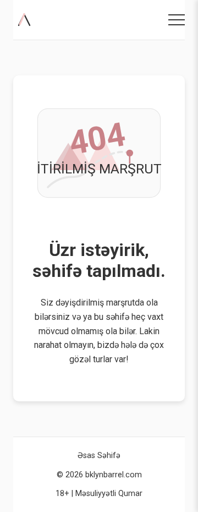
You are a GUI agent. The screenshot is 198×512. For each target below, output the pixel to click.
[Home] (26, 20)
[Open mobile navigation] (176, 19)
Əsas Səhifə (99, 455)
